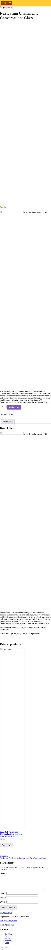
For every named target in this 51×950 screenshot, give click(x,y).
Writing (7, 938)
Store (7, 943)
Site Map (10, 925)
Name (3, 893)
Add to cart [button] (6, 845)
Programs (8, 940)
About (7, 936)
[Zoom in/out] (1, 947)
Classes (10, 414)
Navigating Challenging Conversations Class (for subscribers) (23, 858)
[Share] (6, 947)
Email (3, 898)
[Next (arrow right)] (3, 949)
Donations (4, 856)
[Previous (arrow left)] (1, 949)
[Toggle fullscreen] (3, 947)
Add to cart (14, 407)
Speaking (8, 934)
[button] (6, 3)
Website (3, 902)
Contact (3, 925)
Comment (4, 873)
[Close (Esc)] (8, 947)
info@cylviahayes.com (8, 921)
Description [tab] (8, 421)
